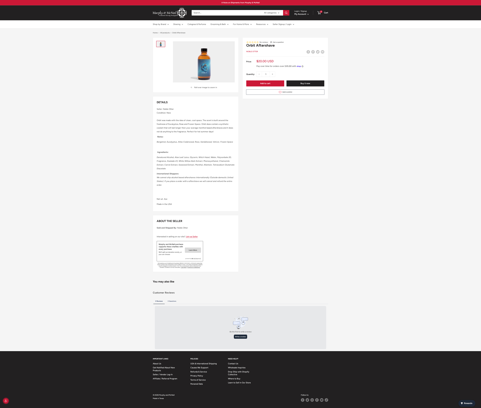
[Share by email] (322, 52)
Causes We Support (199, 367)
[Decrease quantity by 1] (259, 74)
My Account (300, 14)
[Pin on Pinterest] (313, 52)
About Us (157, 363)
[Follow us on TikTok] (326, 400)
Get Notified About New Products (164, 369)
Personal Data (196, 384)
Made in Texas (158, 398)
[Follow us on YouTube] (321, 400)
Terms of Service (198, 380)
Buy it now (305, 83)
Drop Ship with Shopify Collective (238, 373)
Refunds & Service (198, 372)
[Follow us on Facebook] (302, 400)
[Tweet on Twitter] (318, 52)
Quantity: (250, 74)
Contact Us (233, 363)
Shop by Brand (159, 24)
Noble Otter (252, 51)
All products (165, 33)
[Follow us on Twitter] (307, 400)
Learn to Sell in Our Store (239, 382)
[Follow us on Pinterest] (317, 400)
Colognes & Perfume (197, 24)
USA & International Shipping (203, 363)
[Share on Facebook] (308, 52)
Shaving (176, 24)
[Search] (286, 13)
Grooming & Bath (218, 24)
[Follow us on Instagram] (312, 400)
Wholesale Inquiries (236, 367)
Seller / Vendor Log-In (163, 374)
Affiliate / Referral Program (165, 378)
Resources (261, 24)
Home (155, 33)
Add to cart (265, 83)
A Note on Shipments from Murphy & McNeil (240, 3)
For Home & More (241, 24)
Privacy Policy (196, 376)
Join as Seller (192, 236)
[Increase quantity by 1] (272, 74)
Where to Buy (234, 378)
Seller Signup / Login (282, 24)
